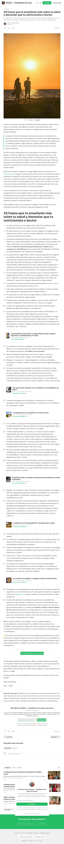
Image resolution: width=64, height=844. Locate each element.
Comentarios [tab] (8, 748)
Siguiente (54, 737)
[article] (32, 776)
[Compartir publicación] (40, 2)
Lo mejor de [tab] (7, 767)
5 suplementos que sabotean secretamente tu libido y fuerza (23, 773)
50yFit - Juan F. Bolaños (13, 22)
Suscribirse (47, 3)
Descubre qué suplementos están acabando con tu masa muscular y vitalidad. (24, 776)
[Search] (36, 2)
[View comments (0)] (8, 28)
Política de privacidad (42, 809)
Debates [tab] (19, 767)
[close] (47, 782)
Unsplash (37, 120)
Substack (24, 840)
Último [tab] (14, 767)
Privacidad (30, 833)
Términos (35, 833)
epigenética (19, 594)
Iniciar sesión (57, 3)
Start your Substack (26, 837)
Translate (7, 9)
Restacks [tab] (15, 748)
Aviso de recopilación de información (26, 809)
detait (31, 120)
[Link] (1, 217)
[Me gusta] (5, 28)
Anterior (9, 737)
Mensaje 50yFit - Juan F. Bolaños (33, 653)
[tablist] (11, 748)
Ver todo (7, 809)
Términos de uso (32, 807)
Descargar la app (39, 837)
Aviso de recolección (44, 833)
